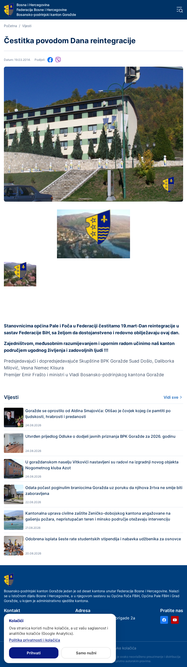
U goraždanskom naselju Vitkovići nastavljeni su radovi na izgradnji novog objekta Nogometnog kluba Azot (101, 464)
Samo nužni (86, 653)
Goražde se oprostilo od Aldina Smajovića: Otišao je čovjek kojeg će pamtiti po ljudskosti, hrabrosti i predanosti (98, 413)
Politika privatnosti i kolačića (34, 640)
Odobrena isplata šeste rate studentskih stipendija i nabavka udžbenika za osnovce (103, 538)
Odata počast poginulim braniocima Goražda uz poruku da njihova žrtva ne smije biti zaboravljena (103, 490)
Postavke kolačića (120, 648)
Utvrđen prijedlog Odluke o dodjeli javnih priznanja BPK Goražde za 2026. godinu (100, 436)
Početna (10, 26)
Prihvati (34, 653)
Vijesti (26, 26)
